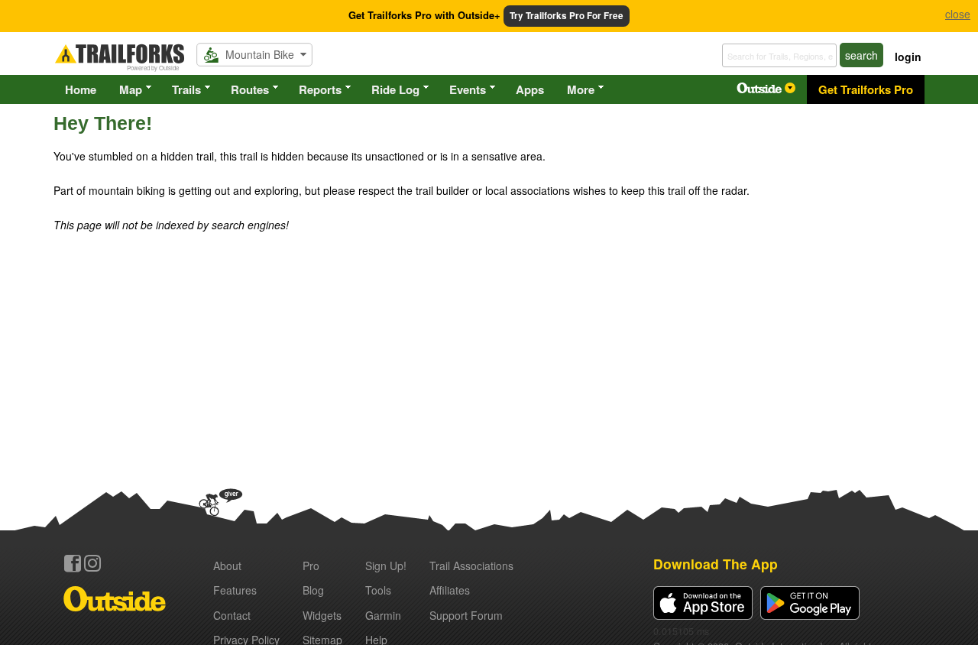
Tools (378, 590)
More (580, 89)
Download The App (715, 563)
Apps (530, 89)
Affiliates (449, 590)
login (908, 56)
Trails (186, 89)
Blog (313, 590)
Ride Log (395, 89)
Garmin (383, 615)
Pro (311, 565)
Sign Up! (385, 565)
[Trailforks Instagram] (92, 563)
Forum (466, 615)
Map (130, 89)
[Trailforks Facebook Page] (72, 563)
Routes (250, 89)
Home (80, 89)
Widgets (322, 615)
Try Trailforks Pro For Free (566, 15)
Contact (232, 615)
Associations (471, 565)
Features (235, 590)
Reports (320, 89)
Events (467, 89)
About (227, 565)
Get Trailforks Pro (865, 89)
